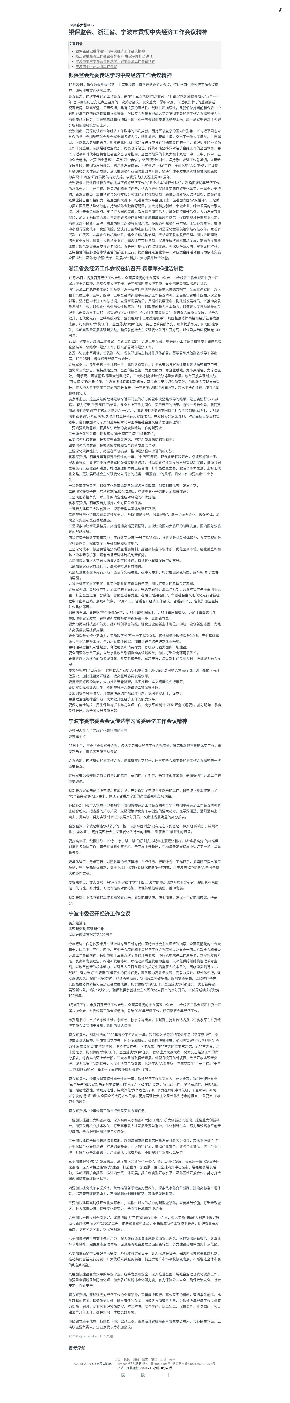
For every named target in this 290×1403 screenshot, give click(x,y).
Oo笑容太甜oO (80, 25)
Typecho (123, 1363)
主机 (163, 1359)
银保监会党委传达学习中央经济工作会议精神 (110, 51)
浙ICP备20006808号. (157, 1363)
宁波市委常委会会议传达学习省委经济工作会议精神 (115, 61)
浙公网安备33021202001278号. (194, 1363)
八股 (109, 1336)
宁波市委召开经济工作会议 (96, 66)
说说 (127, 1359)
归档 (136, 1359)
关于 (172, 1359)
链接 (154, 1359)
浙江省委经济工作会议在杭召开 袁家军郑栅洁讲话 (114, 56)
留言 (145, 1359)
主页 (118, 1359)
